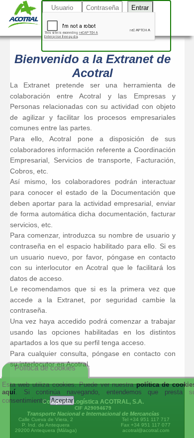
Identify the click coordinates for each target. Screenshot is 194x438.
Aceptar (62, 400)
